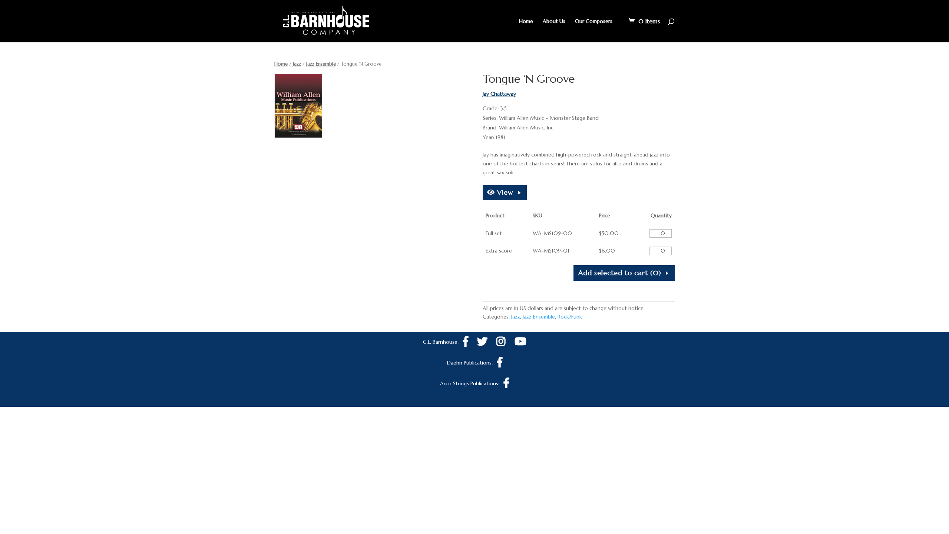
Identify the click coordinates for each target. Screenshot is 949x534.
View (504, 192)
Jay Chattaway (499, 93)
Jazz (297, 64)
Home (526, 21)
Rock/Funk (570, 316)
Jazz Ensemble (321, 64)
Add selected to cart (619, 272)
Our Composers (593, 21)
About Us (554, 21)
